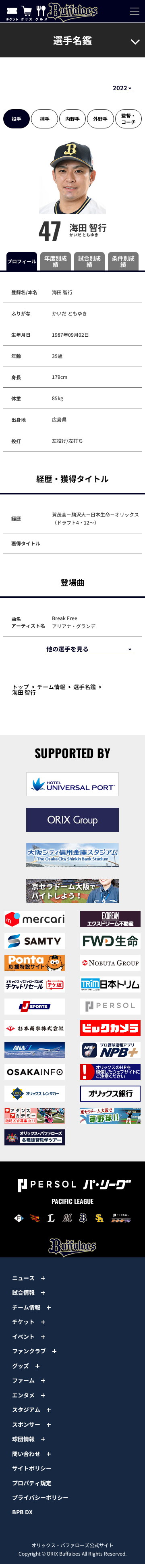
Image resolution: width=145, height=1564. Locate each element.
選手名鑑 (84, 687)
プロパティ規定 (32, 1483)
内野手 (72, 118)
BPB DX (22, 1512)
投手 (16, 118)
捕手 (45, 118)
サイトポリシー (32, 1468)
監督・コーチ (128, 118)
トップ (20, 687)
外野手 (100, 118)
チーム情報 (51, 687)
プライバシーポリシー (40, 1497)
